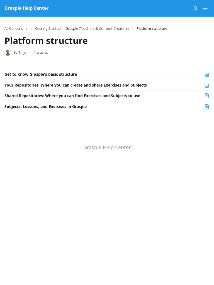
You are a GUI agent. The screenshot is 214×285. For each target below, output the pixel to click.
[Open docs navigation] (205, 8)
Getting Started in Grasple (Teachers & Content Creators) (82, 28)
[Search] (195, 8)
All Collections (15, 28)
